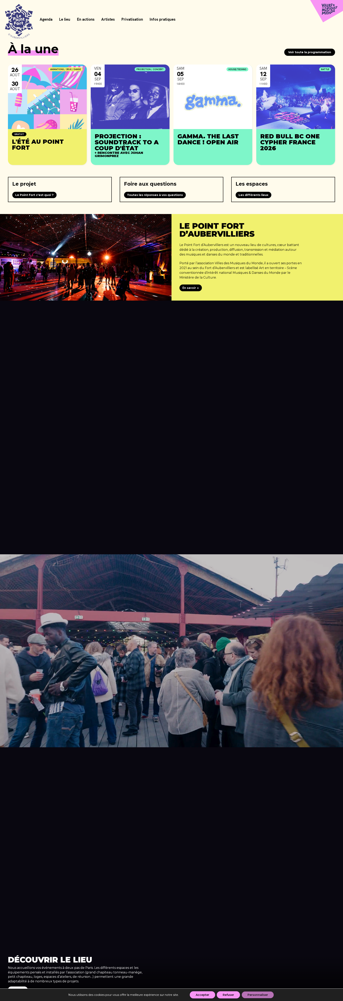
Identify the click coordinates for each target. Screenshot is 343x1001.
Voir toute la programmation (309, 52)
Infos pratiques (162, 19)
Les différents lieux (253, 195)
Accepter (202, 995)
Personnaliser (258, 995)
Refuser (228, 995)
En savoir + (190, 288)
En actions (85, 19)
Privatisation (132, 19)
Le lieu (64, 19)
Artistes (108, 19)
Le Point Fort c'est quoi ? (34, 195)
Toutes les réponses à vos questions (155, 195)
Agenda (46, 19)
